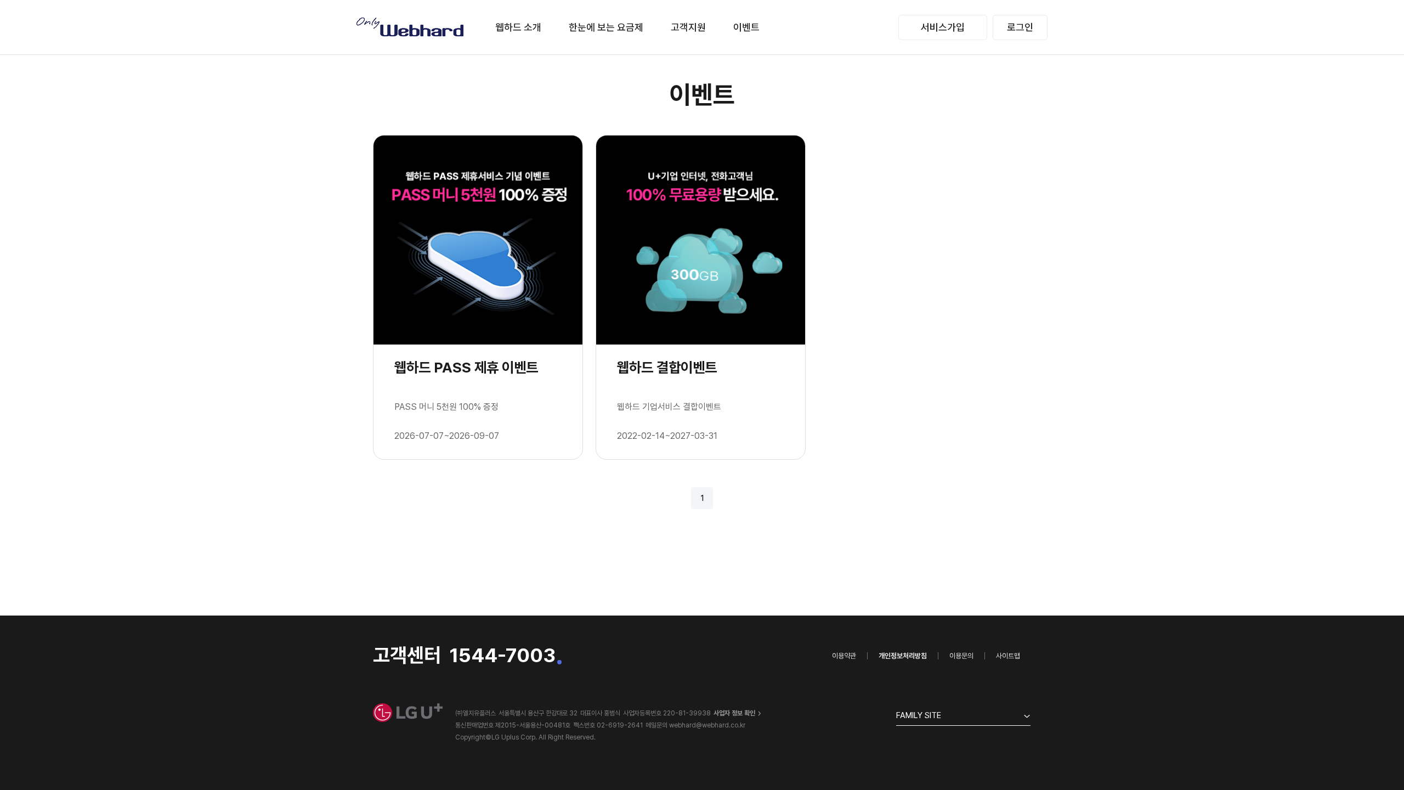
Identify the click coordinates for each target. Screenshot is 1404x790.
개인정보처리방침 (903, 656)
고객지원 (688, 27)
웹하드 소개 (518, 27)
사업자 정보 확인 (734, 713)
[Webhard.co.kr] (410, 27)
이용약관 (844, 656)
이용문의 (961, 656)
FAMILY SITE (918, 715)
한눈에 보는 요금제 (606, 27)
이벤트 (746, 27)
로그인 (1020, 27)
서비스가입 (943, 27)
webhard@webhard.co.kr (707, 725)
